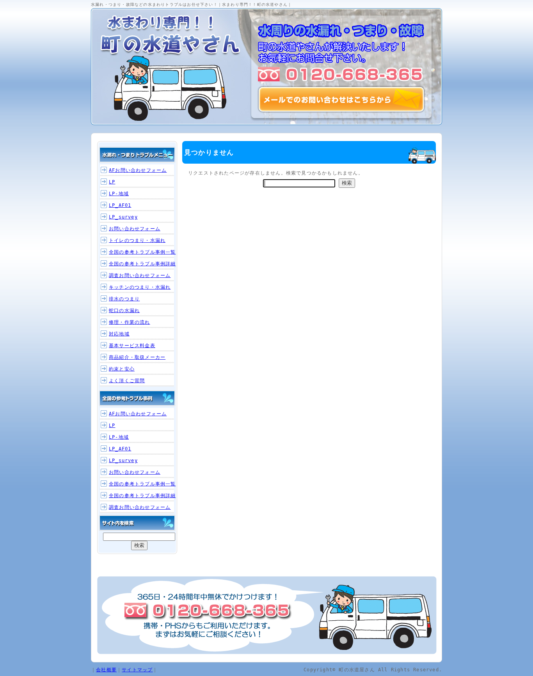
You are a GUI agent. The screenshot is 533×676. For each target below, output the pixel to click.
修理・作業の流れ (129, 322)
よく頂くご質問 (127, 380)
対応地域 (119, 334)
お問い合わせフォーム (134, 228)
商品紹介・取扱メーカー (137, 357)
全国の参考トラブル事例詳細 (142, 264)
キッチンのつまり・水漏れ (140, 287)
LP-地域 (119, 193)
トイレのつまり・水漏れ (137, 240)
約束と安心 (122, 369)
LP (112, 182)
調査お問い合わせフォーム (140, 275)
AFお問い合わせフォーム (138, 170)
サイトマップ (137, 669)
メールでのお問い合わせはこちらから (341, 99)
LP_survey (123, 217)
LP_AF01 (120, 205)
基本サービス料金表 (132, 345)
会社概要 (106, 669)
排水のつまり (124, 299)
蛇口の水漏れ (124, 310)
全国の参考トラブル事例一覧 (142, 252)
